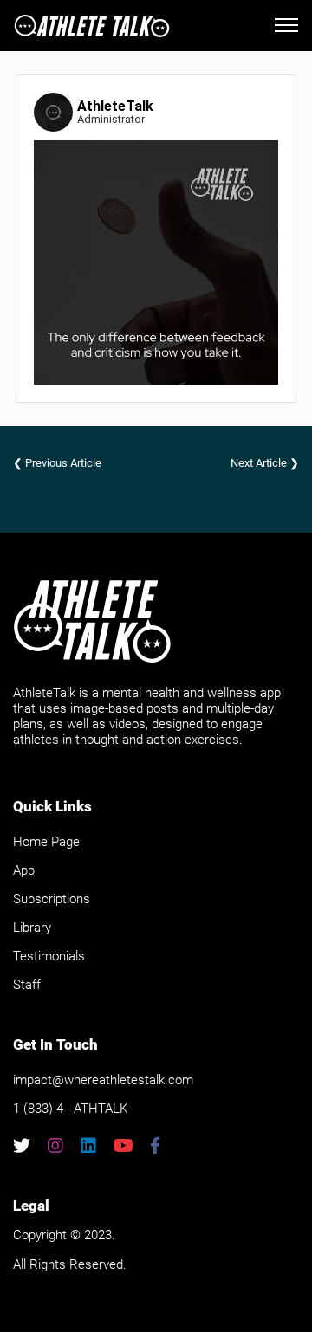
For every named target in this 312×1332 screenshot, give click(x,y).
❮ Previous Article (57, 462)
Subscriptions (51, 899)
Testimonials (49, 956)
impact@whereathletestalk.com (103, 1080)
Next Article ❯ (265, 462)
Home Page (46, 842)
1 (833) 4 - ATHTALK (70, 1108)
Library (32, 927)
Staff (27, 985)
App (24, 870)
